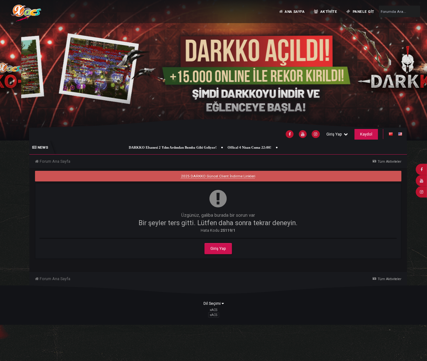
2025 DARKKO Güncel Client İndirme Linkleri (218, 176)
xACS (213, 315)
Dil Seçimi (212, 303)
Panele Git (363, 11)
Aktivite (328, 11)
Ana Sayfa (294, 11)
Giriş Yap (335, 134)
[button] (407, 70)
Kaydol (366, 134)
